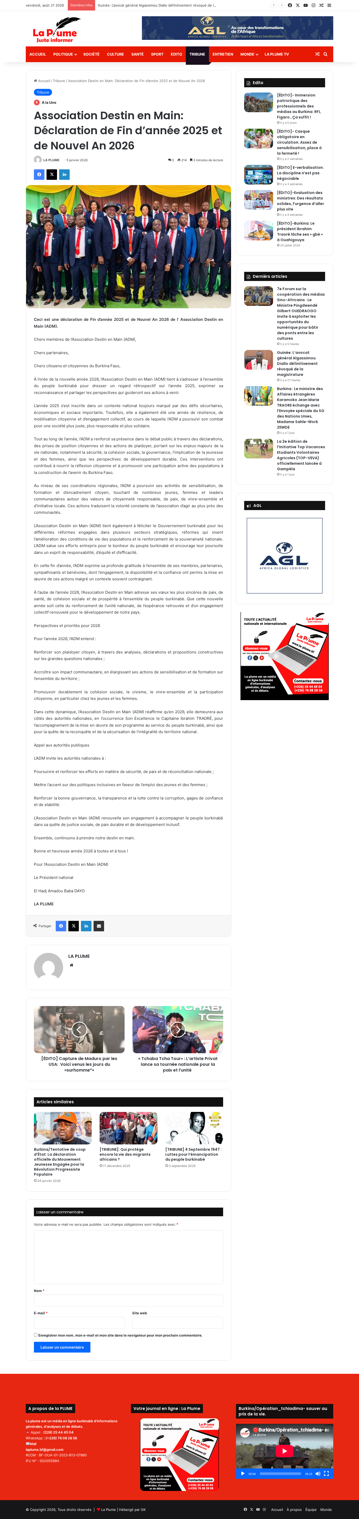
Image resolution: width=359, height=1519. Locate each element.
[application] (284, 1451)
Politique (63, 54)
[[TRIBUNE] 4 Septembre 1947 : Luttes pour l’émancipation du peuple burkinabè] (194, 1128)
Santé (137, 54)
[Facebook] (39, 174)
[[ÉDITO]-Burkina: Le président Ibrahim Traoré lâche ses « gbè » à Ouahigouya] (258, 230)
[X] (52, 174)
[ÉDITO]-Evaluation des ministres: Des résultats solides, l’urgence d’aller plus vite (300, 201)
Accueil (37, 54)
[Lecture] (242, 1473)
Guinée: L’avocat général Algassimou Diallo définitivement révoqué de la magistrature (167, 5)
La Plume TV (277, 54)
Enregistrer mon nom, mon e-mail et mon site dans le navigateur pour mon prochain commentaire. (120, 1335)
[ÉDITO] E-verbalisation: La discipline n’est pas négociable (300, 173)
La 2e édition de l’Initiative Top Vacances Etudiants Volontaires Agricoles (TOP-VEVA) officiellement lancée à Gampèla (301, 455)
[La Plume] (57, 30)
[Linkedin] (64, 174)
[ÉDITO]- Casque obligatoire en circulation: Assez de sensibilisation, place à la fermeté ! (299, 142)
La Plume (108, 1509)
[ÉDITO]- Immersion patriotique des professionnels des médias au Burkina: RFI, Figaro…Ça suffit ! (299, 106)
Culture (115, 54)
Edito (176, 54)
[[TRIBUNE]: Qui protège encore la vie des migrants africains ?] (128, 1128)
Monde (247, 54)
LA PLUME (51, 160)
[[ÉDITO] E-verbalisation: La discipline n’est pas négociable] (258, 175)
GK (143, 1509)
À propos (294, 1509)
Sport (157, 54)
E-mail (41, 1313)
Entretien (223, 54)
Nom (39, 1291)
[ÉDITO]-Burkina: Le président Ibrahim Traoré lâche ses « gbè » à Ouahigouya (300, 231)
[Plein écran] (326, 1473)
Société (91, 54)
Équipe (311, 1509)
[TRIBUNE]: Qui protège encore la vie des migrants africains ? (125, 1154)
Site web (139, 1313)
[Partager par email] (99, 926)
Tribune (197, 54)
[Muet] (318, 1473)
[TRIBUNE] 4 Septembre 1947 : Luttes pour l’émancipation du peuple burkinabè (193, 1154)
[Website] (71, 965)
